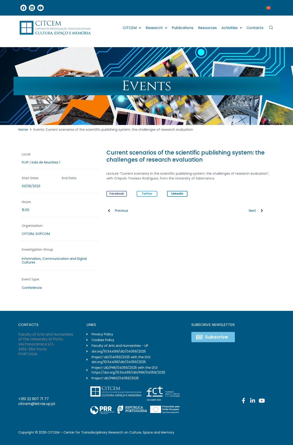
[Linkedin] (32, 8)
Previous (121, 210)
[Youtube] (40, 8)
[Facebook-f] (243, 400)
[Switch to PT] (268, 7)
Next (252, 210)
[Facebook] (23, 8)
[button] (116, 194)
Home (23, 129)
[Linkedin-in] (252, 400)
